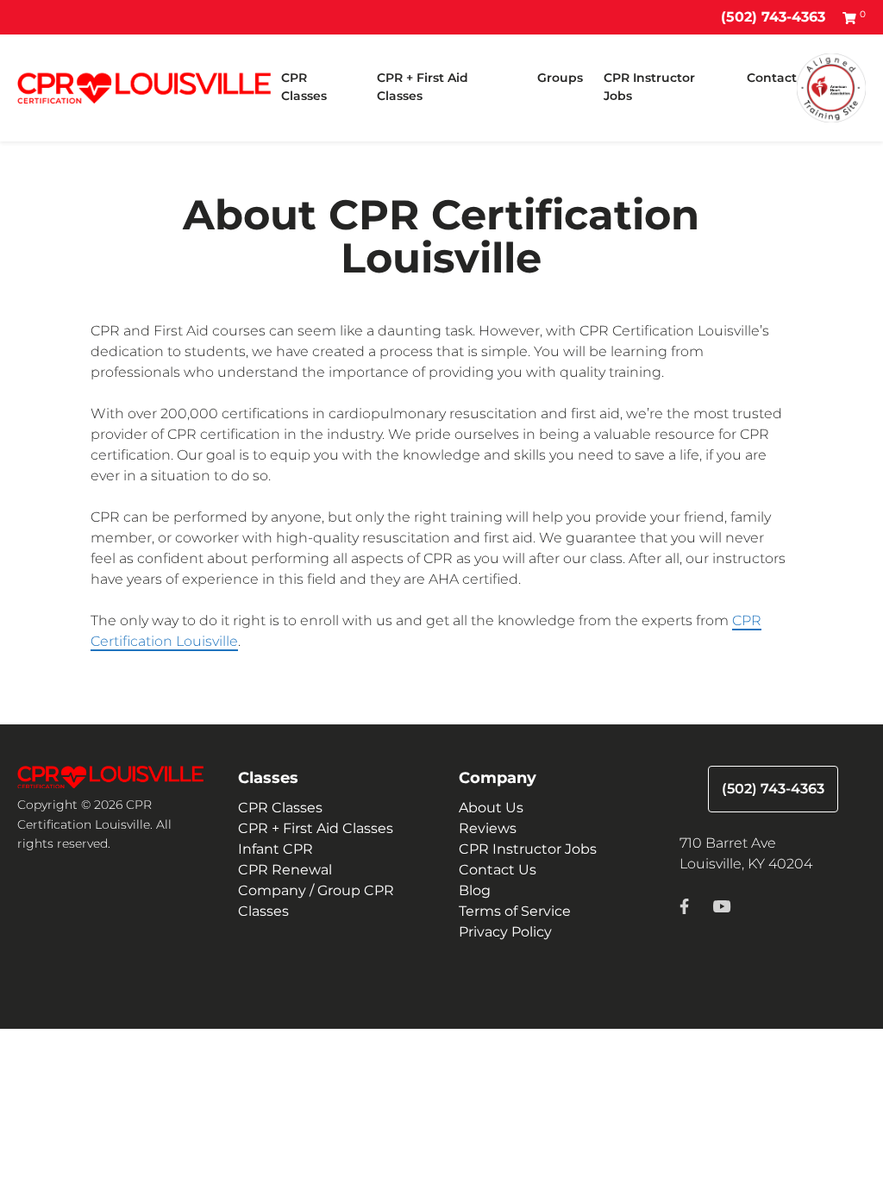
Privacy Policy (505, 932)
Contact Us (497, 870)
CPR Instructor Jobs (649, 86)
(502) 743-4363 (773, 17)
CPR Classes (304, 86)
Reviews (488, 828)
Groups (560, 77)
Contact (772, 77)
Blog (475, 890)
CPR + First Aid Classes (422, 86)
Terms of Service (515, 911)
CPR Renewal (285, 870)
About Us (491, 807)
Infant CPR (275, 849)
